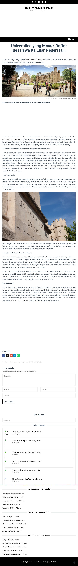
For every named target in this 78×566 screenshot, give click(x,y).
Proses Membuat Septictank (11, 504)
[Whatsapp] (18, 355)
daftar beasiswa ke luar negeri (35, 59)
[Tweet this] (7, 355)
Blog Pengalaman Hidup (39, 7)
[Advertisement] (39, 27)
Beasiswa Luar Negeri (14, 362)
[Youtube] (45, 2)
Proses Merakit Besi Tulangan (12, 508)
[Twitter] (35, 2)
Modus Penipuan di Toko (10, 516)
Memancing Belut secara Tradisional (14, 524)
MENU (72, 39)
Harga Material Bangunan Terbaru (13, 501)
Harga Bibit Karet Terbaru (10, 540)
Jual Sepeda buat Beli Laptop (11, 531)
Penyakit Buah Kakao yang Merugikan (15, 543)
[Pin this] (11, 355)
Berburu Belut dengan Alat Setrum (13, 520)
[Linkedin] (42, 2)
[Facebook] (32, 2)
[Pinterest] (39, 2)
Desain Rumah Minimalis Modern (13, 494)
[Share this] (3, 355)
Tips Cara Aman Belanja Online (12, 527)
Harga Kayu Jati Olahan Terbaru (12, 550)
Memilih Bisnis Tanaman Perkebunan (14, 547)
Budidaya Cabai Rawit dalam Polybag (14, 554)
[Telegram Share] (14, 355)
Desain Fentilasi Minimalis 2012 (12, 497)
